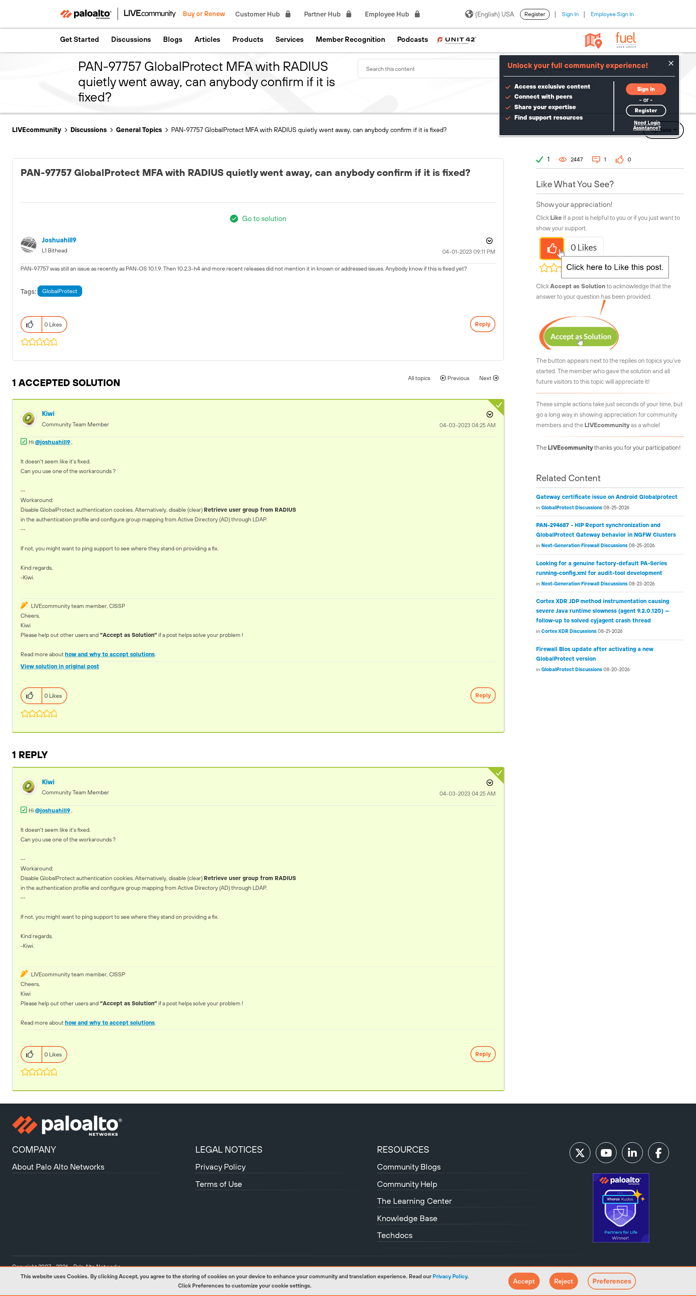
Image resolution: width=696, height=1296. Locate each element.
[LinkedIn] (632, 1152)
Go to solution (264, 218)
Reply (483, 324)
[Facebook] (658, 1152)
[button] (524, 1281)
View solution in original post (60, 666)
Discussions (131, 39)
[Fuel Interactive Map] (594, 40)
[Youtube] (606, 1152)
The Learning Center (414, 1200)
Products (247, 39)
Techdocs (394, 1235)
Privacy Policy (450, 1276)
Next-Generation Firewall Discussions (584, 545)
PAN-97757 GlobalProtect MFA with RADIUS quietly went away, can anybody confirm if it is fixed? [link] (309, 129)
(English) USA (494, 14)
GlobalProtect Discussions (571, 508)
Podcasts (412, 39)
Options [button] (488, 241)
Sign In (570, 14)
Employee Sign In (612, 14)
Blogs (172, 39)
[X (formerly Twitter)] (580, 1152)
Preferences (611, 1281)
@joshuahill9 (52, 442)
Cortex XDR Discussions (569, 631)
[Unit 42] (456, 39)
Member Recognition (350, 39)
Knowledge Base (407, 1218)
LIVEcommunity (36, 129)
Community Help (407, 1184)
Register (534, 14)
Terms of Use (218, 1184)
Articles (207, 39)
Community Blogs (409, 1166)
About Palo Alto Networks (58, 1166)
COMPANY (34, 1149)
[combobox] (454, 68)
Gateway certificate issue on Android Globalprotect (606, 497)
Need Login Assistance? (647, 125)
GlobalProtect (59, 291)
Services (290, 39)
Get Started (79, 39)
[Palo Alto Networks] (102, 1126)
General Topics (139, 129)
